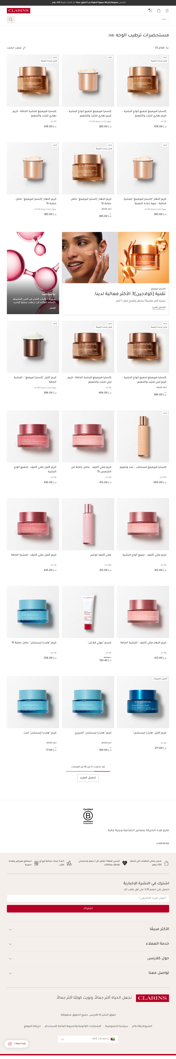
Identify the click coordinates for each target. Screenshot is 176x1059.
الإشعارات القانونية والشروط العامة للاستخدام (73, 1026)
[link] (115, 273)
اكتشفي (53, 307)
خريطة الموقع (32, 1026)
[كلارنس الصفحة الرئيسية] (18, 11)
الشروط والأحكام (142, 1026)
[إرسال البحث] (10, 19)
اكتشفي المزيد (159, 308)
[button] (16, 1044)
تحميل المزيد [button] (88, 777)
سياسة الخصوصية (116, 1026)
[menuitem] (150, 11)
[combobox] (88, 1039)
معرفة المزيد (162, 843)
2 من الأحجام (106, 209)
